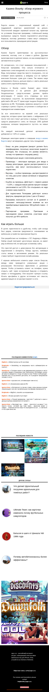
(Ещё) (35, 357)
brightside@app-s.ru (24, 681)
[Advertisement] (24, 322)
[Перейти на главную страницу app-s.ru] (24, 2)
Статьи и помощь (8, 18)
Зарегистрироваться (25, 287)
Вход (46, 2)
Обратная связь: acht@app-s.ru (25, 671)
